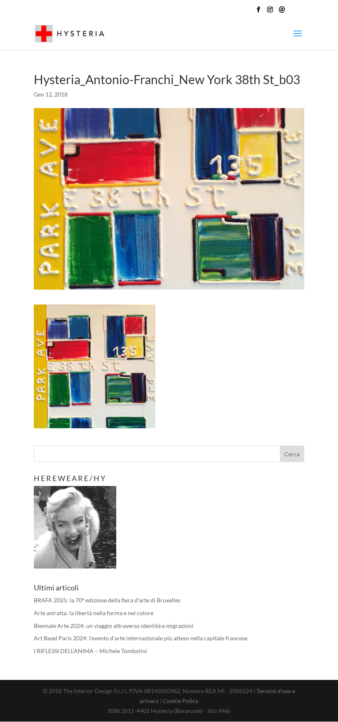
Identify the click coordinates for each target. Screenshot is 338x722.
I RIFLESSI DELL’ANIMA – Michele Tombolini (90, 650)
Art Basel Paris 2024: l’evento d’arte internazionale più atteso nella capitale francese (140, 638)
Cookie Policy (180, 700)
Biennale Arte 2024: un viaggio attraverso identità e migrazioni (113, 625)
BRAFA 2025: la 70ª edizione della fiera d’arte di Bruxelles (107, 600)
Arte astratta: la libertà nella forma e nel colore (93, 612)
